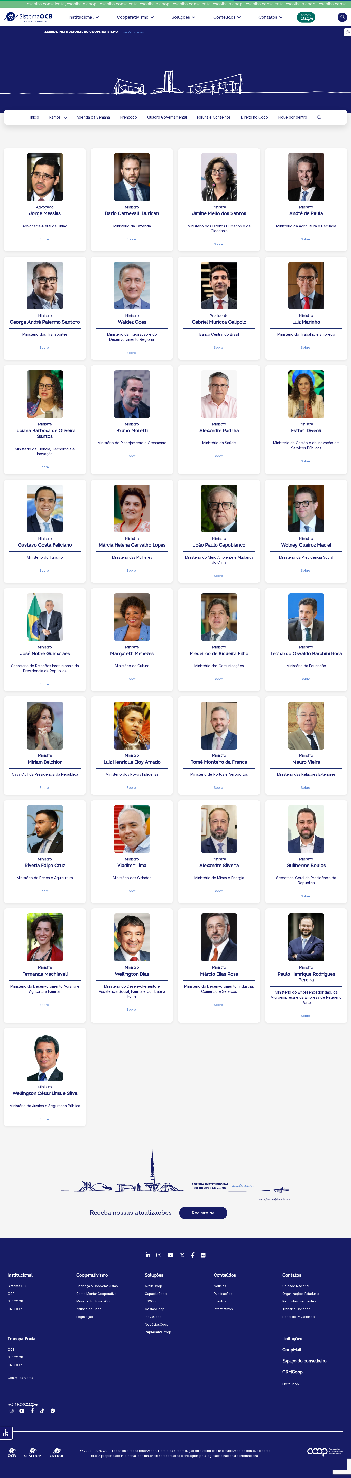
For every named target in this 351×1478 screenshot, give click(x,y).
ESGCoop (152, 1301)
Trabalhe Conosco (296, 1309)
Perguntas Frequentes (299, 1301)
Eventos (220, 1301)
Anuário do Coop (89, 1309)
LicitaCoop (290, 1384)
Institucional (81, 17)
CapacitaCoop (156, 1294)
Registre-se (203, 1213)
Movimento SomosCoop (95, 1301)
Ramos (55, 117)
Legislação (84, 1317)
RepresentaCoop (158, 1332)
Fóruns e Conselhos (214, 117)
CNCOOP (15, 1309)
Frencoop (128, 117)
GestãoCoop (154, 1309)
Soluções (181, 17)
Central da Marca (20, 1378)
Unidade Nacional (295, 1286)
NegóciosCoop (156, 1324)
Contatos (267, 17)
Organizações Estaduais (300, 1294)
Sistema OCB (18, 1286)
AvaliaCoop (153, 1286)
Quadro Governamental (167, 117)
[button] (342, 17)
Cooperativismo (133, 17)
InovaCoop (153, 1317)
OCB (11, 1294)
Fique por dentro (292, 117)
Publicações (223, 1294)
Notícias (220, 1286)
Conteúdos (224, 17)
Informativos (223, 1309)
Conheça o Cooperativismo (97, 1286)
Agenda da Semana (93, 117)
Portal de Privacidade (298, 1317)
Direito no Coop (254, 117)
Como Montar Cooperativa (96, 1294)
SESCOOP (15, 1301)
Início (34, 117)
